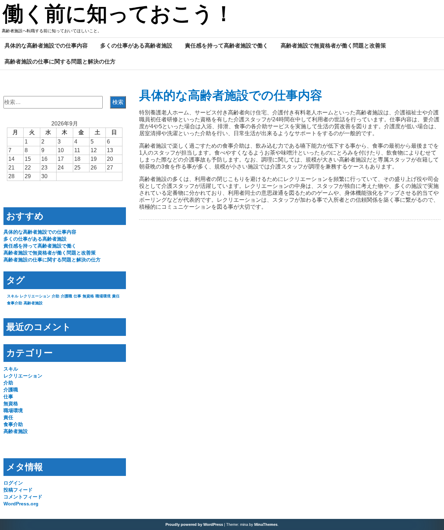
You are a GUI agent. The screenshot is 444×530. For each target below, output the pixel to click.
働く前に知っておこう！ (118, 14)
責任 (116, 296)
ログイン (13, 483)
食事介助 (14, 303)
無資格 (88, 296)
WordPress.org (21, 503)
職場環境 (103, 296)
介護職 (66, 296)
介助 (55, 296)
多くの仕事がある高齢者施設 (136, 45)
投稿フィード (18, 490)
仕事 (77, 296)
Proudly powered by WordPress (194, 524)
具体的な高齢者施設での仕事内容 (46, 45)
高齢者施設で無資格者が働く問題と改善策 (333, 45)
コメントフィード (22, 496)
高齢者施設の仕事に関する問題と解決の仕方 (60, 61)
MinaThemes (266, 524)
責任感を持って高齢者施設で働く (226, 45)
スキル (12, 296)
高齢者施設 (33, 303)
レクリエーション (35, 296)
